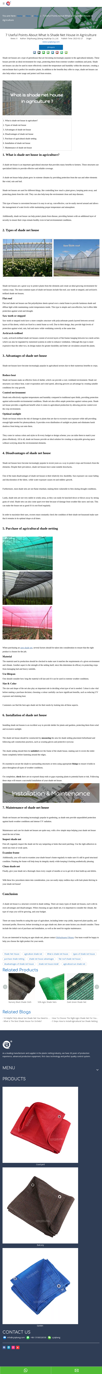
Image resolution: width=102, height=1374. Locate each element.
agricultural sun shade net (74, 964)
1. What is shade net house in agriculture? (20, 120)
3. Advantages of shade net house (17, 130)
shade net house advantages (41, 959)
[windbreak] (40, 1205)
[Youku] (17, 1347)
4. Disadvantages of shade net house (18, 134)
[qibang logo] (7, 1044)
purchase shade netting (14, 959)
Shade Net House (11, 954)
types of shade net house (84, 954)
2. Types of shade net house (14, 125)
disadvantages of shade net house (19, 964)
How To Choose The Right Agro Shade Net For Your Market (75, 1018)
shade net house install (48, 964)
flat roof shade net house (70, 959)
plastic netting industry (51, 1053)
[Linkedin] (8, 1347)
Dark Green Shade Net (76, 1002)
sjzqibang (56, 1337)
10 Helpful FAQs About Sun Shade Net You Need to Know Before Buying (27, 1018)
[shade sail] (40, 1125)
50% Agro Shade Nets (47, 1002)
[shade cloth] (40, 1286)
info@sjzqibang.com (16, 1337)
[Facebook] (4, 1347)
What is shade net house (57, 954)
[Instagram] (13, 1347)
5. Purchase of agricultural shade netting (19, 138)
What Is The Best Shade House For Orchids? (23, 1021)
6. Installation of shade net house (16, 143)
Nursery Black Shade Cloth (19, 1002)
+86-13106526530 (38, 1337)
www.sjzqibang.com (51, 42)
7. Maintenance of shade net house (17, 148)
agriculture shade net (33, 954)
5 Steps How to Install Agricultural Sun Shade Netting (74, 1021)
